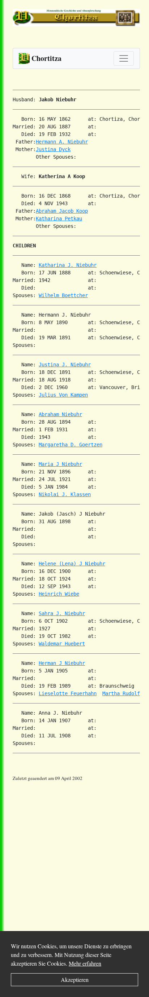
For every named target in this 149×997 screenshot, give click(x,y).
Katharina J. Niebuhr (68, 265)
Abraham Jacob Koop (62, 211)
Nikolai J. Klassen (65, 494)
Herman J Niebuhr (62, 663)
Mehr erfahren (85, 963)
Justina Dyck (53, 149)
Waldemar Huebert (62, 644)
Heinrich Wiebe (59, 594)
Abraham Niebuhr (60, 414)
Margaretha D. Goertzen (70, 444)
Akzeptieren (75, 979)
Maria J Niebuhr (60, 464)
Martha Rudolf (121, 693)
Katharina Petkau (59, 218)
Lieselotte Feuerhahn (68, 693)
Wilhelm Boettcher (63, 295)
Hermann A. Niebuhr (62, 142)
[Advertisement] (74, 856)
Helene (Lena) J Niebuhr (72, 563)
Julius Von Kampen (63, 395)
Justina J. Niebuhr (65, 364)
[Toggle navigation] (124, 58)
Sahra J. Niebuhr (62, 613)
